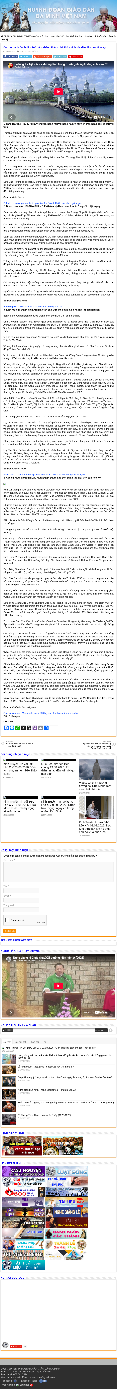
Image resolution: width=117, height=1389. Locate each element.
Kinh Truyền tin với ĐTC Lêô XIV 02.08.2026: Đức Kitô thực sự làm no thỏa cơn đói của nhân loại (95, 827)
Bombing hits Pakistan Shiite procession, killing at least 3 (33, 306)
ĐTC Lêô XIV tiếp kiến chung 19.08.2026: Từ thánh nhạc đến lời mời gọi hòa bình (58, 768)
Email (7, 895)
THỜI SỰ (35, 51)
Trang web (8, 905)
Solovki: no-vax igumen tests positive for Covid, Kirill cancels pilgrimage (42, 203)
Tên (6, 886)
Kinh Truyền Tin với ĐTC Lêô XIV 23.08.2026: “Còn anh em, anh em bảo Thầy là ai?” (20, 768)
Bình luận (9, 860)
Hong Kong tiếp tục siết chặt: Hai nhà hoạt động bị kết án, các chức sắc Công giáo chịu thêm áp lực (64, 1056)
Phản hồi (34, 1042)
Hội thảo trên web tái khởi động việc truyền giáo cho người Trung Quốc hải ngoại (96, 745)
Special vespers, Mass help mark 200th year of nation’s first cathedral (40, 713)
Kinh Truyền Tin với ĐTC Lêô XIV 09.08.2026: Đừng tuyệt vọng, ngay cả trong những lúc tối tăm (58, 806)
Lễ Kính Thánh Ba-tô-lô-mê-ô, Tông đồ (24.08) (19, 744)
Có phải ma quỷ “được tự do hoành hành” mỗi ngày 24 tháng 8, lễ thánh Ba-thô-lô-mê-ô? (65, 1077)
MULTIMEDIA (26, 36)
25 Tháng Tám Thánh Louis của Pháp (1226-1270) (44, 1115)
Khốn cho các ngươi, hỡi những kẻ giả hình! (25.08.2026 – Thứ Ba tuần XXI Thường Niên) (66, 1102)
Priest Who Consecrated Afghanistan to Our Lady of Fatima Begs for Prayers (44, 474)
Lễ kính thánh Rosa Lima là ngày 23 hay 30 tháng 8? (46, 1066)
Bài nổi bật (20, 1042)
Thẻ (44, 1042)
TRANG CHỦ (10, 36)
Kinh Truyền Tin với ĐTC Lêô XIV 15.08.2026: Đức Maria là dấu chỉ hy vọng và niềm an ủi (19, 806)
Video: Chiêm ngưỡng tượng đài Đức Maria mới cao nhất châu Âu (95, 786)
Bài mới (7, 1042)
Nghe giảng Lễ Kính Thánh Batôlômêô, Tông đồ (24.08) (47, 1090)
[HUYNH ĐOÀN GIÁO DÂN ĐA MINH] (58, 16)
